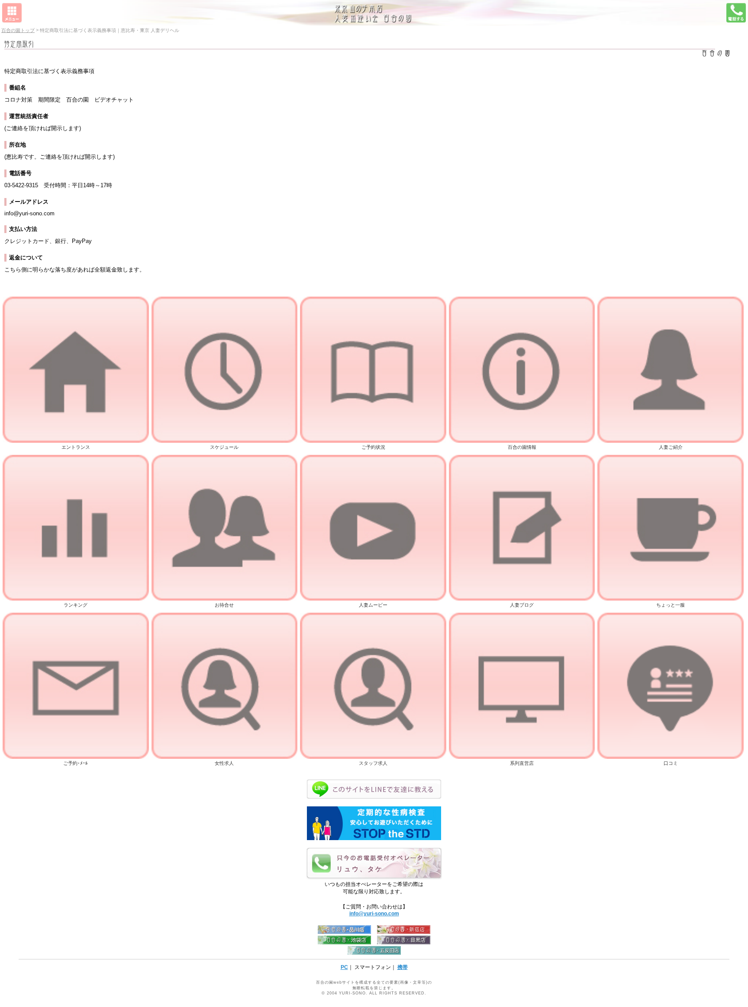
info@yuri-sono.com (374, 914)
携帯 (402, 967)
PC (344, 967)
